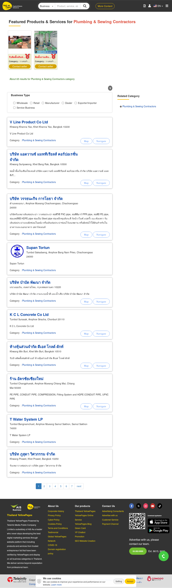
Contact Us (108, 506)
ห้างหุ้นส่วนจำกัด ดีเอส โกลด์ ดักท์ (36, 346)
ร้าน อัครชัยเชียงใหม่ (27, 378)
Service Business (26, 107)
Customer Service (110, 519)
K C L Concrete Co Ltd (29, 314)
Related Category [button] (128, 96)
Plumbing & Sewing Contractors (39, 140)
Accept (130, 581)
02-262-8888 (138, 551)
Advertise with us (110, 515)
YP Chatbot (80, 532)
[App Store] (156, 522)
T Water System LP (26, 419)
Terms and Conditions (58, 528)
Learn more (56, 584)
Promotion (79, 536)
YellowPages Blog (83, 523)
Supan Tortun (38, 247)
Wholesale (22, 103)
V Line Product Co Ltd (29, 122)
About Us (53, 506)
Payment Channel (110, 523)
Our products (82, 506)
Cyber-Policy (53, 519)
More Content (105, 6)
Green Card (80, 528)
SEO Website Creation (85, 540)
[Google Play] (156, 530)
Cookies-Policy (55, 523)
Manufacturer (52, 103)
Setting (119, 581)
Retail (36, 103)
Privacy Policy (54, 515)
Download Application (155, 515)
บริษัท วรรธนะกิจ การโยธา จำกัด (36, 198)
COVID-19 (52, 545)
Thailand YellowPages (19, 515)
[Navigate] (101, 141)
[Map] (86, 141)
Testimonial (53, 532)
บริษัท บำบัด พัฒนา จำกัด (30, 282)
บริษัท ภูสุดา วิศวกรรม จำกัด (32, 454)
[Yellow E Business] (131, 506)
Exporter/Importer (87, 103)
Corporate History (56, 511)
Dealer (68, 103)
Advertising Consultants (113, 511)
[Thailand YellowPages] (138, 506)
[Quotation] (144, 6)
